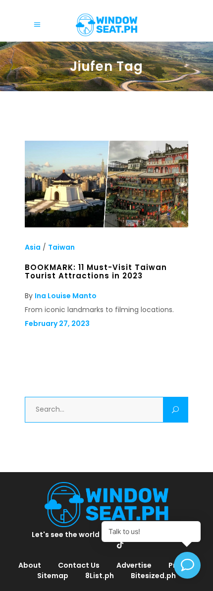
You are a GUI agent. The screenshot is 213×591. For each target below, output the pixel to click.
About (29, 565)
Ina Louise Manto (66, 296)
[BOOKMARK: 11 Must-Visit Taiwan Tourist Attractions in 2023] (106, 225)
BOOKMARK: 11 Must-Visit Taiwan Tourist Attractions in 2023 (96, 271)
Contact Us (79, 565)
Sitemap (52, 576)
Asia (33, 247)
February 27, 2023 (57, 323)
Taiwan (61, 247)
